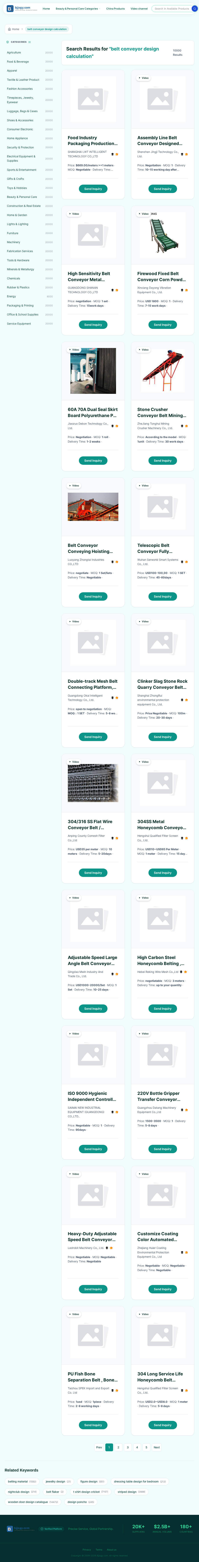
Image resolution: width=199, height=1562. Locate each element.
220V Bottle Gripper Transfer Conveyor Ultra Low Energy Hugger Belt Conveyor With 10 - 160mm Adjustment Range (160, 1096)
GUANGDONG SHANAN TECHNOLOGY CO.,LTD (83, 290)
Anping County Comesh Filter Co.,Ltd (86, 838)
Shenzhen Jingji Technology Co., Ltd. (158, 154)
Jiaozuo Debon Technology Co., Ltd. (88, 425)
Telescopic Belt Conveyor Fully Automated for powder (161, 548)
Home (46, 8)
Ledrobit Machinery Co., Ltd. (86, 1247)
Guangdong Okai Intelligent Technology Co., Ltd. (85, 697)
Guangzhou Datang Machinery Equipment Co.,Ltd (156, 1110)
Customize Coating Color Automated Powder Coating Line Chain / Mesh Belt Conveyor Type (159, 1237)
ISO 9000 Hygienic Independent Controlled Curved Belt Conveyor (93, 1096)
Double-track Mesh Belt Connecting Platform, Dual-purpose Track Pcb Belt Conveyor (93, 684)
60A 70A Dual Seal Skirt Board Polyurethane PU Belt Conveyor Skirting (93, 413)
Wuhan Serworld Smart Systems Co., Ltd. (157, 562)
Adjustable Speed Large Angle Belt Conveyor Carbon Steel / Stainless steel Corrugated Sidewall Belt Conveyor (93, 961)
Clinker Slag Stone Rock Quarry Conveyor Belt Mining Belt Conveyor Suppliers (162, 684)
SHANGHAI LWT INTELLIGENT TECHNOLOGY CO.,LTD (87, 154)
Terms (99, 1549)
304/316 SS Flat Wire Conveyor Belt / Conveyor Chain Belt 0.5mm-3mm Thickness (93, 825)
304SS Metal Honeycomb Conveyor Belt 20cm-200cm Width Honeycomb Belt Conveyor (161, 825)
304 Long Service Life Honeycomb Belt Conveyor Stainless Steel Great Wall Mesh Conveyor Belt (160, 1377)
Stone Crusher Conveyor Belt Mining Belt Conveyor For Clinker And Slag (160, 413)
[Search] (195, 8)
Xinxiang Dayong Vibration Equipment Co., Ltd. (154, 290)
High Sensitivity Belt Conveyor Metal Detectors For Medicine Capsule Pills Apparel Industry (92, 277)
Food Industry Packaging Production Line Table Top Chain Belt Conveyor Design (91, 141)
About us (111, 1549)
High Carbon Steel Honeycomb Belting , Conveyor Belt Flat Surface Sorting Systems (159, 961)
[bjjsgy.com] (21, 8)
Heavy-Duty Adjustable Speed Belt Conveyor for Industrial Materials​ (92, 1237)
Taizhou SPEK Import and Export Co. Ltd (88, 1390)
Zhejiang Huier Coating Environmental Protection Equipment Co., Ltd (153, 1252)
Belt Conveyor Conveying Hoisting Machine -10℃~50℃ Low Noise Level (90, 548)
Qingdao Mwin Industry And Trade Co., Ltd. (85, 974)
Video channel (139, 8)
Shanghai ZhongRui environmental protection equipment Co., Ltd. (153, 700)
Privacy (87, 1549)
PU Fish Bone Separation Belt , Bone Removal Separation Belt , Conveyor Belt (91, 1377)
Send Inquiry (93, 189)
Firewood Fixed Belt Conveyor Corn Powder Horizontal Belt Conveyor (162, 277)
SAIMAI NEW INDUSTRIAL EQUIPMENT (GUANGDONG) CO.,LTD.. (86, 1112)
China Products (115, 8)
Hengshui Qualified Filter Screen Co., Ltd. (157, 838)
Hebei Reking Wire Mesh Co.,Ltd (157, 971)
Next (157, 1447)
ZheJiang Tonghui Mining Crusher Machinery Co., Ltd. (155, 425)
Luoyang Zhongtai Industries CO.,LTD (86, 562)
